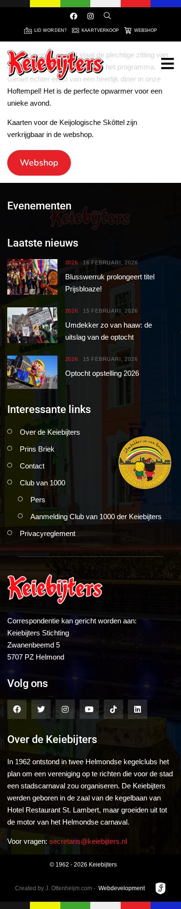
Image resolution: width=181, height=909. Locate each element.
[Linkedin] (137, 709)
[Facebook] (73, 16)
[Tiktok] (113, 709)
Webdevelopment (121, 888)
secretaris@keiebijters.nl (88, 841)
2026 (71, 262)
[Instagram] (90, 16)
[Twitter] (41, 709)
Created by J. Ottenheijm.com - (55, 888)
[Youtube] (89, 709)
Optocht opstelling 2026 (102, 373)
